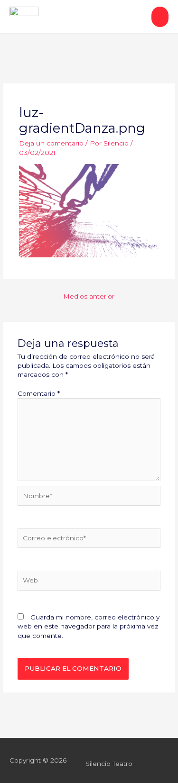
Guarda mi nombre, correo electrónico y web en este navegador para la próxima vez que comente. (88, 626)
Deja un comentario (51, 143)
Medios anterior (88, 296)
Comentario (39, 393)
